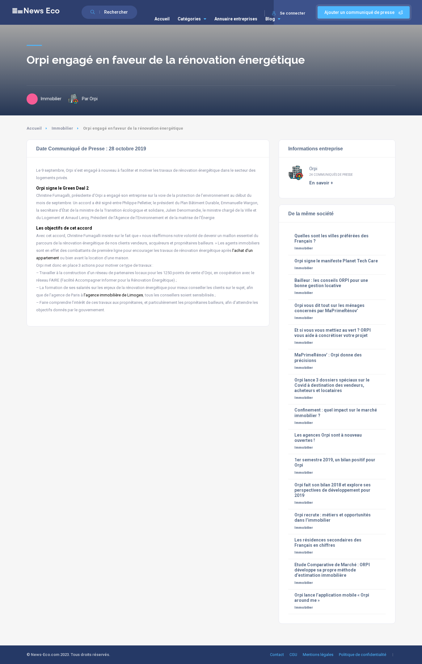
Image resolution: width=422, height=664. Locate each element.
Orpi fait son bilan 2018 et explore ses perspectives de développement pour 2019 (332, 490)
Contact (277, 654)
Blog (270, 18)
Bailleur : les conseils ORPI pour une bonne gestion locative (331, 283)
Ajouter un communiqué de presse (359, 12)
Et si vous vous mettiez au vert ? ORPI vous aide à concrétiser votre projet (332, 333)
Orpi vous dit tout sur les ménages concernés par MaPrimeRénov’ (329, 308)
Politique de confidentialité (362, 654)
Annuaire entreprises (235, 18)
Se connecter (292, 13)
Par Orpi (90, 98)
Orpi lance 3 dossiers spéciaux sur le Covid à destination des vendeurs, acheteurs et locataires (331, 385)
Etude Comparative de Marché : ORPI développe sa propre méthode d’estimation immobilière (332, 570)
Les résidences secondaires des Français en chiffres (327, 542)
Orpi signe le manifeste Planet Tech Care (336, 260)
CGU (293, 654)
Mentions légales (318, 654)
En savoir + (321, 183)
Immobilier (62, 128)
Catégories (189, 18)
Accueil (162, 18)
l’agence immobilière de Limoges (113, 295)
